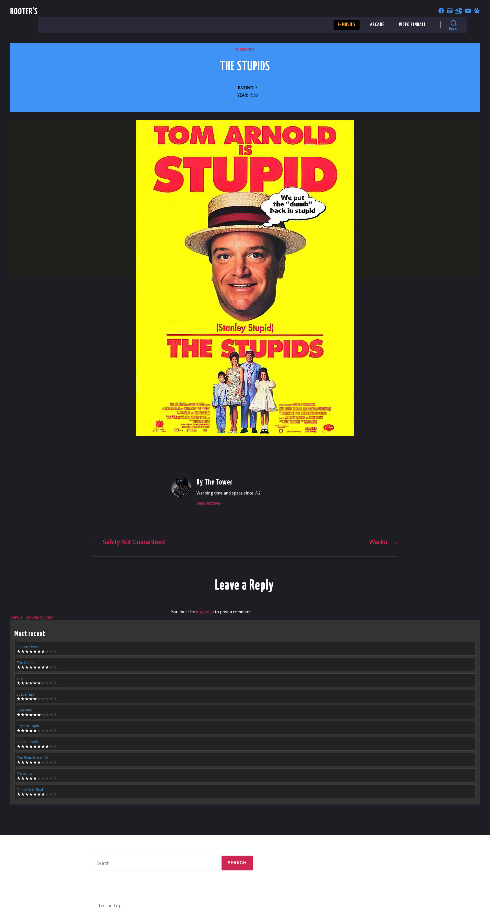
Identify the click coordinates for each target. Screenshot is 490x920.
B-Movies (347, 24)
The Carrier (26, 662)
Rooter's (24, 12)
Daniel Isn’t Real (30, 789)
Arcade (377, 24)
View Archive (211, 503)
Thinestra (24, 773)
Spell (20, 678)
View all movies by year (32, 617)
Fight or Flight (28, 725)
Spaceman (25, 694)
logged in (205, 612)
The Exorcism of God (34, 757)
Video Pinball (412, 24)
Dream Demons (30, 646)
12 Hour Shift (27, 741)
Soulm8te (24, 710)
